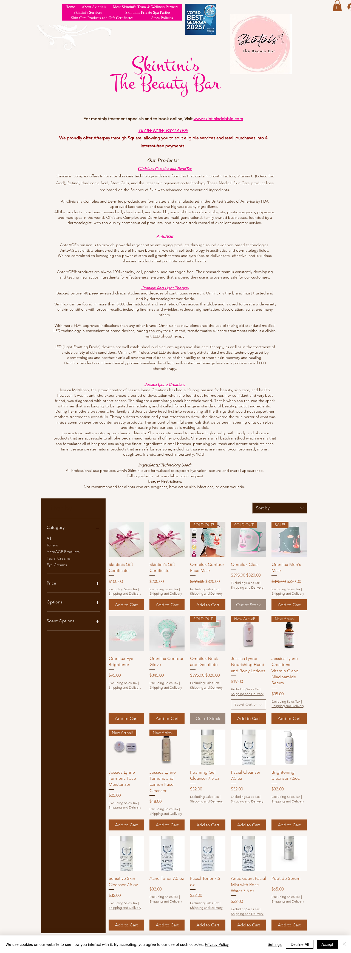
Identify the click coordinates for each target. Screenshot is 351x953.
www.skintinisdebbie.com (218, 118)
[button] (337, 5)
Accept (327, 944)
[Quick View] (126, 539)
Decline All (300, 944)
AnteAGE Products (63, 551)
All (49, 538)
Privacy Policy (217, 944)
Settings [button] (275, 944)
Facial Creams (58, 558)
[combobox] (279, 508)
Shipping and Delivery (125, 593)
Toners (52, 545)
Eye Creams (57, 564)
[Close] (344, 944)
